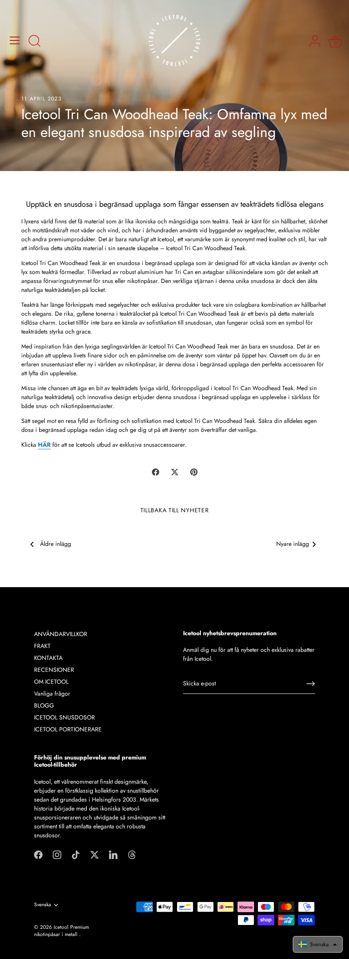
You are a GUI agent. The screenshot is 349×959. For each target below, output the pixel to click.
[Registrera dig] (310, 683)
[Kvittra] (94, 854)
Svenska (42, 905)
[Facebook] (38, 854)
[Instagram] (57, 854)
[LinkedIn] (113, 854)
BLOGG (44, 705)
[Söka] (34, 41)
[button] (317, 944)
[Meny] (15, 40)
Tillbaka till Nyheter (174, 510)
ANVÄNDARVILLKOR (60, 634)
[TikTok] (76, 854)
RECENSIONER (54, 669)
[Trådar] (132, 854)
